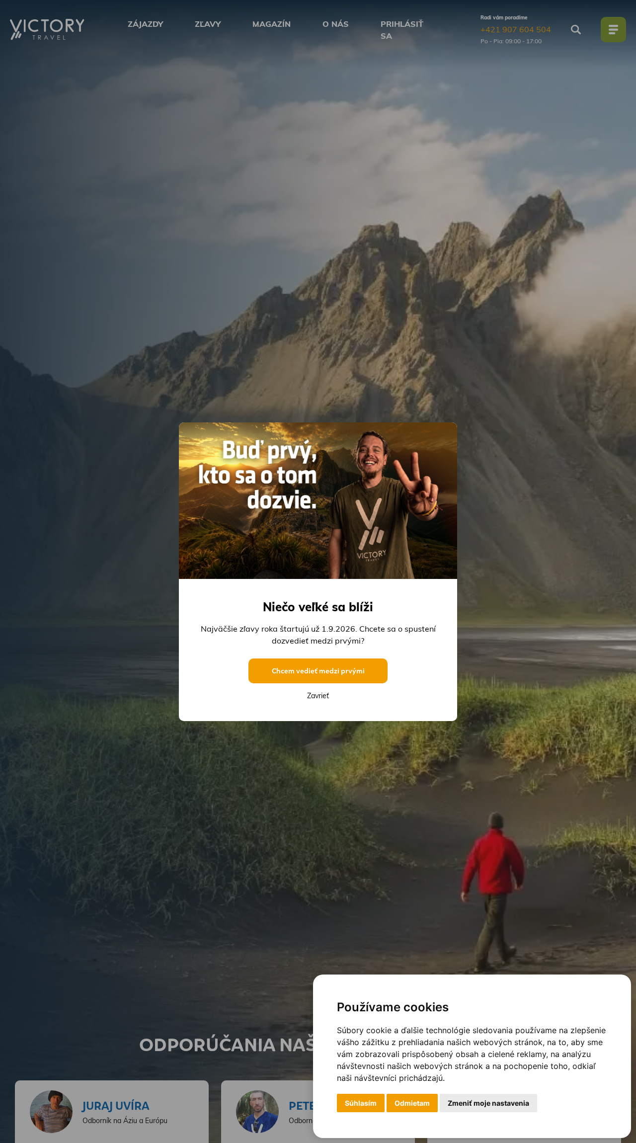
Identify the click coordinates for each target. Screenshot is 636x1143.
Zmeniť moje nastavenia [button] (488, 1103)
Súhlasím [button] (361, 1103)
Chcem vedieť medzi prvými (318, 670)
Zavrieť (318, 695)
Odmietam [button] (412, 1103)
